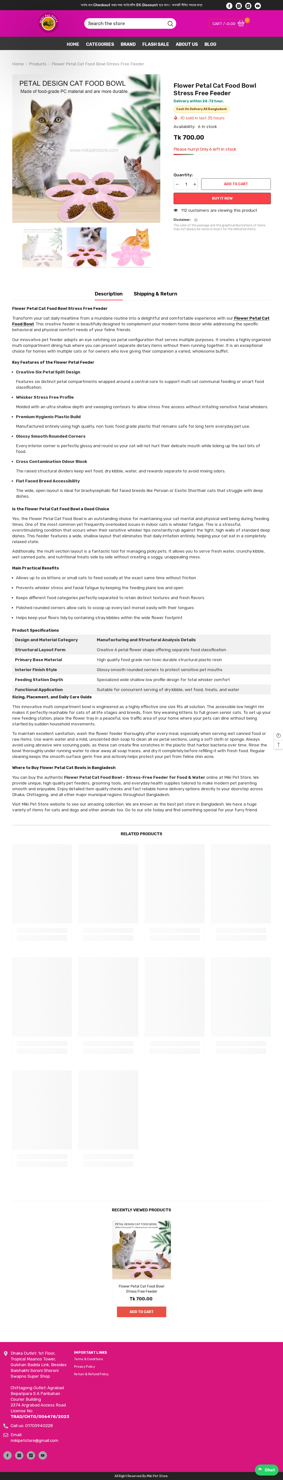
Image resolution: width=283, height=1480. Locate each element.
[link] (42, 930)
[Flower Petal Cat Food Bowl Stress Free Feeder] (141, 1250)
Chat (270, 1469)
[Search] (122, 23)
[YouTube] (42, 1455)
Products (38, 63)
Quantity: (183, 174)
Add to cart (236, 184)
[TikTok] (31, 1455)
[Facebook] (7, 1455)
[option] (86, 148)
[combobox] (124, 23)
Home (18, 63)
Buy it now (222, 198)
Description (109, 294)
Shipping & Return (155, 294)
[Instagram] (19, 1455)
